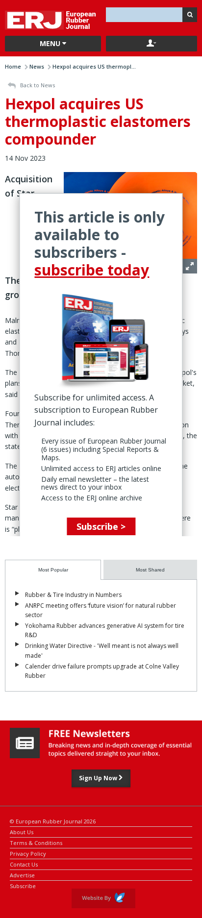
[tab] (53, 570)
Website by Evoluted (103, 898)
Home (13, 66)
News (36, 66)
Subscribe (23, 885)
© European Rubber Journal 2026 (53, 821)
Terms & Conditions (36, 842)
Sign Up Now (99, 778)
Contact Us (24, 864)
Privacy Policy (28, 853)
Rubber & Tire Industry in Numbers (73, 595)
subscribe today (91, 270)
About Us (21, 831)
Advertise (22, 874)
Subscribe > (101, 526)
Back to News (37, 85)
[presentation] (53, 570)
